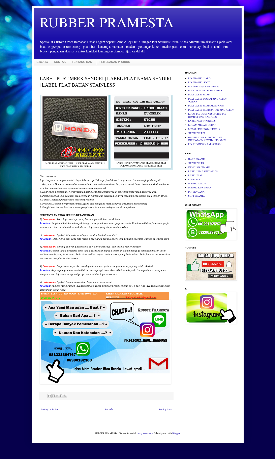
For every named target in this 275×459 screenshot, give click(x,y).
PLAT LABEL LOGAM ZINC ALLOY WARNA (207, 100)
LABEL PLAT (195, 175)
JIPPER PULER (196, 163)
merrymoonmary (145, 433)
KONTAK (60, 61)
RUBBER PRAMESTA (107, 21)
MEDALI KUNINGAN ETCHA (204, 129)
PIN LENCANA (196, 191)
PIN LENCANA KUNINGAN (203, 86)
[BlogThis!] (53, 396)
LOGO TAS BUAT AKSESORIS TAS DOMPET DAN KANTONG (207, 115)
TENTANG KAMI (82, 61)
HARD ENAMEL (197, 158)
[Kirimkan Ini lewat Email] (50, 396)
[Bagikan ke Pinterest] (65, 396)
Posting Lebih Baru (50, 409)
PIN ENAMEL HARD (199, 78)
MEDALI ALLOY (197, 183)
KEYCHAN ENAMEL (199, 167)
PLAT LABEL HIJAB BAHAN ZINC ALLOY (211, 109)
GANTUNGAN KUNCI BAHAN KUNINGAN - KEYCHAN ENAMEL (207, 139)
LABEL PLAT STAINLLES (202, 120)
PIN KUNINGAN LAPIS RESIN (204, 144)
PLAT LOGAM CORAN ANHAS (205, 90)
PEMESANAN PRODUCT (115, 61)
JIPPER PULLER (197, 133)
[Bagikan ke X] (57, 396)
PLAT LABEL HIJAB (199, 94)
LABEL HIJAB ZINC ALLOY (203, 171)
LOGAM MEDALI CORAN (202, 124)
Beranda (42, 61)
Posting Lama (165, 409)
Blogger (176, 433)
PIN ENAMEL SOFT (199, 82)
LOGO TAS (194, 179)
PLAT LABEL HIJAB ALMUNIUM (206, 105)
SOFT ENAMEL (196, 195)
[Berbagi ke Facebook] (61, 396)
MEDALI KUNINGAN (200, 187)
